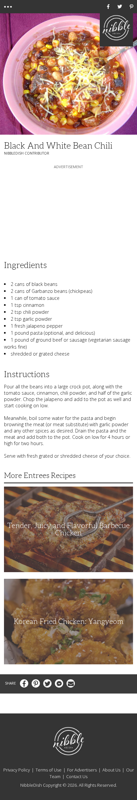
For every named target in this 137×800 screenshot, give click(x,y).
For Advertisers (82, 770)
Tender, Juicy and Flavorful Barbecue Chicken (68, 529)
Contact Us (76, 776)
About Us (111, 770)
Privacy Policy (16, 770)
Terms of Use (49, 770)
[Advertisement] (68, 211)
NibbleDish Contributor (26, 153)
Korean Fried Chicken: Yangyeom (68, 621)
